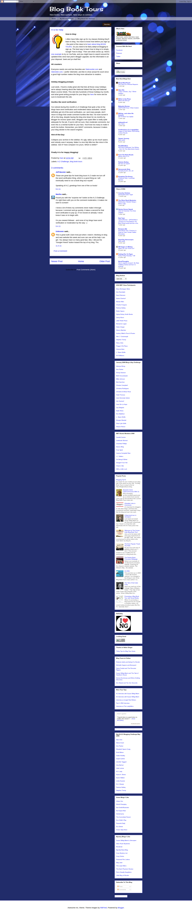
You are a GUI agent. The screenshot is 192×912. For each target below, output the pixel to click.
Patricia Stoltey (123, 162)
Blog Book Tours (76, 9)
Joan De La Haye (121, 404)
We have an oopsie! (124, 163)
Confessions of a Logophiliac (128, 129)
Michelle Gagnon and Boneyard (126, 665)
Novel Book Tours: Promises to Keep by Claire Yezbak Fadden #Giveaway (127, 232)
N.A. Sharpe (120, 784)
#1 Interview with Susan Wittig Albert (127, 693)
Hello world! (121, 140)
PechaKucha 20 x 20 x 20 (125, 171)
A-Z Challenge (63, 162)
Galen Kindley (120, 755)
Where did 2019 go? (124, 100)
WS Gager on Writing (125, 247)
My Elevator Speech (67, 18)
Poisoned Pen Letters (123, 859)
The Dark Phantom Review (124, 869)
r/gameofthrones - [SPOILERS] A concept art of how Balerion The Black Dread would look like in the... (128, 221)
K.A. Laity (119, 771)
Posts (120, 886)
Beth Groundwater (122, 376)
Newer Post (56, 261)
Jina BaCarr (120, 765)
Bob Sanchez (120, 382)
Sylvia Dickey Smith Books (124, 314)
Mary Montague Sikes (123, 289)
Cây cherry (121, 124)
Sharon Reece (120, 426)
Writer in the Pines (124, 99)
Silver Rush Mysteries (123, 843)
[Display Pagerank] (120, 641)
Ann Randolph (120, 292)
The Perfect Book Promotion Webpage (131, 558)
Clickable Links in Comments (129, 504)
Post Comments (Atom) (86, 270)
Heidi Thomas (120, 395)
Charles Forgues (121, 305)
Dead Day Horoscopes (126, 239)
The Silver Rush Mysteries (127, 200)
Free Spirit (119, 450)
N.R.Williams (120, 355)
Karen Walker (120, 778)
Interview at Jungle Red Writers (126, 700)
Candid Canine (121, 437)
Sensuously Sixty (124, 169)
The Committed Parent (123, 817)
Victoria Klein (120, 349)
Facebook (119, 50)
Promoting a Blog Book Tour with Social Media (131, 597)
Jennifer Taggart (121, 762)
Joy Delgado (120, 407)
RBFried (103, 908)
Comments (122, 889)
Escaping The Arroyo (125, 176)
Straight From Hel (121, 462)
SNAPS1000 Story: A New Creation (128, 108)
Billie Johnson (120, 379)
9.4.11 (58, 189)
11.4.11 (59, 246)
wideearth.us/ (123, 122)
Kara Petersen (120, 295)
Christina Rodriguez (122, 388)
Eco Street (119, 826)
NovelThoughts (123, 261)
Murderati (119, 847)
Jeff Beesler (61, 172)
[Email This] (83, 158)
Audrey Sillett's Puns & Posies (125, 333)
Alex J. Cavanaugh (122, 336)
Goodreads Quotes (135, 723)
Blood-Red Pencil (124, 83)
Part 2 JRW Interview (123, 703)
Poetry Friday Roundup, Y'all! (126, 255)
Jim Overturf (120, 401)
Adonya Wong (120, 366)
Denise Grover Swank (125, 209)
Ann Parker (119, 369)
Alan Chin (119, 739)
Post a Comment (60, 251)
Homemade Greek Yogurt (125, 194)
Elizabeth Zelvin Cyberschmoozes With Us (131, 490)
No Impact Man (121, 810)
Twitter (118, 56)
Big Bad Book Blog (122, 850)
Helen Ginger (120, 327)
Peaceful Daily (120, 823)
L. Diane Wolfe (121, 352)
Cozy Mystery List (121, 853)
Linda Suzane (120, 781)
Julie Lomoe (120, 768)
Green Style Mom (121, 830)
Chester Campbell (122, 385)
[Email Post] (79, 158)
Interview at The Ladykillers (125, 706)
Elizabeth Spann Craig (123, 749)
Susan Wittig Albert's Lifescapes (126, 840)
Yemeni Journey (123, 138)
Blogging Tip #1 (121, 480)
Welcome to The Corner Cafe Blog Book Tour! (132, 531)
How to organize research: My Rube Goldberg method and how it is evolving (128, 264)
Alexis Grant (120, 743)
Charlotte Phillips (121, 443)
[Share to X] (87, 158)
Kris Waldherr (120, 414)
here (92, 94)
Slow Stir (121, 90)
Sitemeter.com (57, 72)
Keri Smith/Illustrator (122, 807)
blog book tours (76, 162)
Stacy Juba (119, 343)
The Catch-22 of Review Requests (128, 84)
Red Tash (121, 218)
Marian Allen (120, 301)
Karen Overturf (121, 298)
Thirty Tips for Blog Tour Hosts (125, 651)
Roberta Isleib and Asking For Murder (128, 662)
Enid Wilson (120, 752)
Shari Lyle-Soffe (121, 423)
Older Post (105, 261)
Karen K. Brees (121, 774)
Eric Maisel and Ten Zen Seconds (126, 683)
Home (54, 18)
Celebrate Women (122, 440)
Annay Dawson (121, 372)
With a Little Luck (121, 469)
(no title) (127, 571)
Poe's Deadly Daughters (124, 872)
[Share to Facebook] (89, 158)
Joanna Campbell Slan (123, 453)
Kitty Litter (119, 862)
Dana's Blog (120, 447)
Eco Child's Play (121, 820)
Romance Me (122, 229)
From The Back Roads (125, 155)
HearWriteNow (123, 146)
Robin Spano (120, 311)
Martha (59, 194)
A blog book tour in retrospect (130, 516)
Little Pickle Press (121, 320)
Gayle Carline (120, 758)
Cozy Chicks (120, 856)
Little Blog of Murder (122, 875)
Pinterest (119, 53)
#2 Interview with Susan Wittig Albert (127, 697)
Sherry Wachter (121, 330)
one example (56, 54)
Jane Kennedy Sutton (123, 398)
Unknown (60, 231)
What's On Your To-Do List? (126, 248)
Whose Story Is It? (123, 156)
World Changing (121, 804)
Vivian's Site (120, 466)
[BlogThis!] (85, 158)
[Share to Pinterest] (91, 158)
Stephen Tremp (121, 339)
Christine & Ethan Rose (123, 391)
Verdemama (120, 814)
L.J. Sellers (119, 456)
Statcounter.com (91, 69)
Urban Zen (119, 801)
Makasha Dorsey (124, 106)
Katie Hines (119, 411)
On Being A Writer (121, 459)
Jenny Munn (120, 317)
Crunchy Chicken (124, 193)
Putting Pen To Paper (125, 254)
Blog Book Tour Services (86, 18)
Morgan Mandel (121, 420)
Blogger (121, 908)
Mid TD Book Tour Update (125, 116)
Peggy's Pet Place (122, 346)
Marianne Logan (121, 324)
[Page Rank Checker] (120, 72)
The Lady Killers (121, 866)
